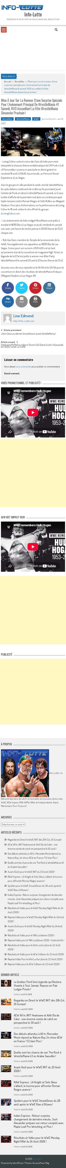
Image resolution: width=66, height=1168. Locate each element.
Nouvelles (19, 81)
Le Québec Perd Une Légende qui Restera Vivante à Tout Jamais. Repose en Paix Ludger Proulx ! (37, 985)
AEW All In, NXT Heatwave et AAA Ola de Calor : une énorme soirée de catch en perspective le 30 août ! (36, 1019)
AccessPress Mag (41, 1162)
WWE (36, 118)
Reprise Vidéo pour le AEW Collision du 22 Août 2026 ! (34, 964)
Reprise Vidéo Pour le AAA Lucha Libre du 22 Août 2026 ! (35, 959)
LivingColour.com (11, 213)
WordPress (18, 1162)
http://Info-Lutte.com (23, 320)
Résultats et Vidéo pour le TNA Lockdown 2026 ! (31, 935)
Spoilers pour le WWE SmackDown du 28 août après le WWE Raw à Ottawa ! (37, 1102)
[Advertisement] (33, 51)
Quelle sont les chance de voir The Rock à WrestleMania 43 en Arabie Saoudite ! (37, 1054)
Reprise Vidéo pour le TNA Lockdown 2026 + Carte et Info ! (36, 940)
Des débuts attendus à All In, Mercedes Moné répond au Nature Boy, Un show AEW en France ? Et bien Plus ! (38, 1037)
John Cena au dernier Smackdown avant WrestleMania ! (28, 334)
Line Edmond (49, 119)
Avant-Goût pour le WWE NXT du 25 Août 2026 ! (31, 871)
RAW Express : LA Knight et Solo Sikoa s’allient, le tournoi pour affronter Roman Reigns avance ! (37, 1085)
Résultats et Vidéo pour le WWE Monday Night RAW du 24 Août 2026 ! (37, 1139)
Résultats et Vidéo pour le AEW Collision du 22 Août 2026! (36, 954)
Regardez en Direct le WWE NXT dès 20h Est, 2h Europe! (34, 839)
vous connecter (23, 366)
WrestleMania (22, 118)
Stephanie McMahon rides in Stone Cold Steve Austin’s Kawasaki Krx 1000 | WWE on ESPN (32, 346)
